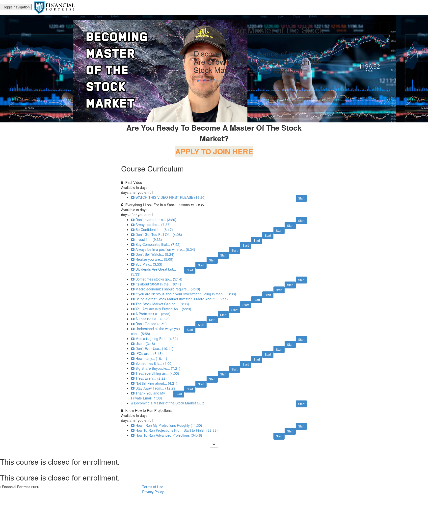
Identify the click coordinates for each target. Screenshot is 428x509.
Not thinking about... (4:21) (156, 383)
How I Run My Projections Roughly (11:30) (168, 425)
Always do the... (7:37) (153, 224)
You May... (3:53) (148, 264)
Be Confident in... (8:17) (154, 229)
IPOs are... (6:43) (149, 353)
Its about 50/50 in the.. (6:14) (158, 284)
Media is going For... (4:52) (156, 338)
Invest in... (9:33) (148, 239)
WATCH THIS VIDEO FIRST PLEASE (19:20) (170, 197)
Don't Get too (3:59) (151, 323)
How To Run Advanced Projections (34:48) (168, 435)
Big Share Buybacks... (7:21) (157, 368)
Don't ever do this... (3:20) (155, 219)
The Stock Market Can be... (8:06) (162, 303)
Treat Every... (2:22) (151, 378)
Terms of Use (152, 486)
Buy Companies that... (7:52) (158, 244)
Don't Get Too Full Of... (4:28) (158, 234)
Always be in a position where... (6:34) (165, 249)
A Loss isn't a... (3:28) (152, 318)
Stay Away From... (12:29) (156, 388)
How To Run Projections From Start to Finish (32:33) (176, 430)
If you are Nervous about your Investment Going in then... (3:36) (185, 293)
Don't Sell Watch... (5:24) (154, 254)
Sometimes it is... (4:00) (154, 363)
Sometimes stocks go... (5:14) (158, 279)
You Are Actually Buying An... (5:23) (163, 308)
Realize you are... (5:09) (154, 259)
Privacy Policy (153, 491)
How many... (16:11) (151, 358)
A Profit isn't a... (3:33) (152, 313)
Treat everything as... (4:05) (157, 373)
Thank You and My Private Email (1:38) (148, 395)
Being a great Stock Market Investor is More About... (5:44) (181, 298)
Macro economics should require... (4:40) (167, 288)
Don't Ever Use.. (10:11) (154, 348)
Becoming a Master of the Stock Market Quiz (169, 402)
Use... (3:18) (145, 343)
